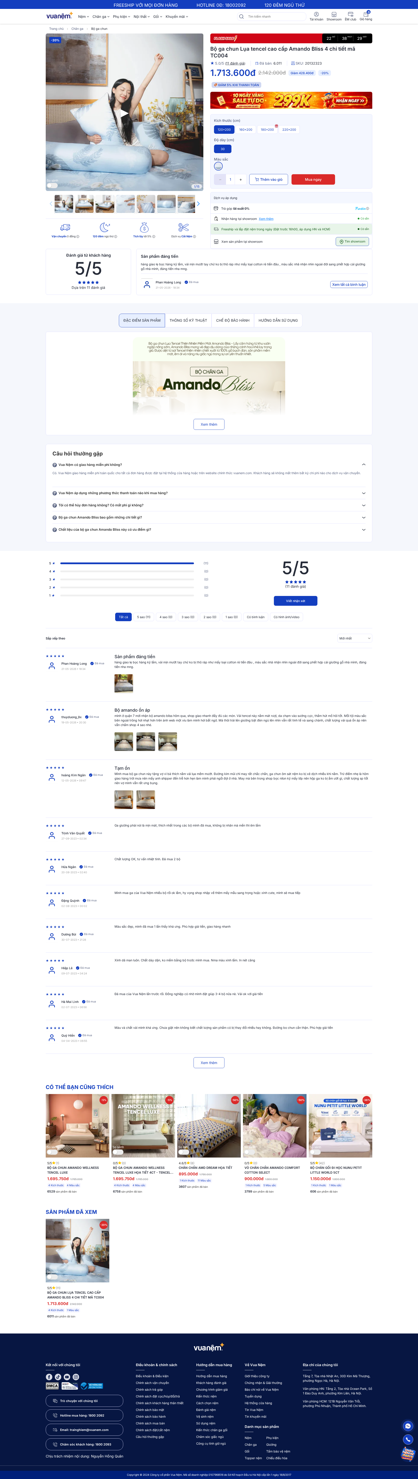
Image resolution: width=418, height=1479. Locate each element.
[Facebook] (49, 1377)
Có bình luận (256, 617)
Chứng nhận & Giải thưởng (263, 1383)
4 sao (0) (166, 617)
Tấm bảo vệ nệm (278, 1451)
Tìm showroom (354, 241)
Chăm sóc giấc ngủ (210, 1437)
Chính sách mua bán (150, 1423)
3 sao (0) (188, 617)
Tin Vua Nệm (254, 1410)
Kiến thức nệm (206, 1396)
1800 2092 (96, 1415)
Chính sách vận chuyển (152, 1383)
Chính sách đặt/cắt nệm (153, 1430)
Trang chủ (56, 28)
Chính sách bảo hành (151, 1416)
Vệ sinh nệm (205, 1416)
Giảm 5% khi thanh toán (238, 85)
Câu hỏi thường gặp (150, 1437)
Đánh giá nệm (206, 1410)
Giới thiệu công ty (257, 1376)
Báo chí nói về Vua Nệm (262, 1389)
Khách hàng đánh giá (211, 1383)
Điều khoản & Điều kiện (152, 1376)
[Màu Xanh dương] (218, 166)
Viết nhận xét (295, 601)
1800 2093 (103, 1444)
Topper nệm (253, 1458)
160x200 (245, 129)
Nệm (82, 16)
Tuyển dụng (253, 1396)
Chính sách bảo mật (150, 1410)
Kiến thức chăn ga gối (211, 1430)
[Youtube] (67, 1377)
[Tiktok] (58, 1377)
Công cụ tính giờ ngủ (211, 1443)
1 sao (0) (232, 617)
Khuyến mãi (175, 16)
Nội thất (140, 16)
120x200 (224, 129)
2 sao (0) (210, 617)
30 (223, 149)
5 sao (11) (143, 617)
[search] (241, 16)
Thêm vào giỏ (271, 179)
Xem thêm (266, 219)
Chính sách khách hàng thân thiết (160, 1403)
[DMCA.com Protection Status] (52, 1385)
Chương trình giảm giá (212, 1389)
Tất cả (123, 617)
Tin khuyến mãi (255, 1416)
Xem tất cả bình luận (349, 284)
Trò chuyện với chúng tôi (79, 1401)
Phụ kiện (120, 16)
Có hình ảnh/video (286, 617)
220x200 (289, 129)
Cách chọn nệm (207, 1403)
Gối (156, 16)
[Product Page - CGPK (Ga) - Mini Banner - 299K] (291, 101)
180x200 (267, 129)
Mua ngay (313, 179)
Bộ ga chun (99, 28)
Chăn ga (99, 16)
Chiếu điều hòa (276, 1458)
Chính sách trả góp (149, 1389)
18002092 (235, 5)
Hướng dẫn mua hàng (211, 1376)
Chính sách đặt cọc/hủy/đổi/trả (158, 1396)
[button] (198, 204)
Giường (271, 1444)
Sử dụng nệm (205, 1423)
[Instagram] (75, 1377)
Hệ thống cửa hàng (258, 1403)
